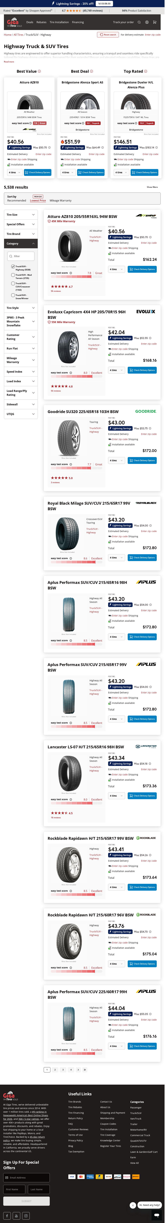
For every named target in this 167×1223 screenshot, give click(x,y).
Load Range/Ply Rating (17, 393)
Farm (133, 1157)
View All (134, 1162)
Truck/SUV (135, 1113)
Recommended (16, 200)
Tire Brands (74, 1101)
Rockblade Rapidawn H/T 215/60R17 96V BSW (90, 915)
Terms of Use (75, 1134)
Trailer (133, 1124)
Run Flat (12, 348)
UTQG (10, 414)
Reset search (110, 34)
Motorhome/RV (138, 1129)
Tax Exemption (76, 1151)
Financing (78, 22)
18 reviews (56, 817)
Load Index (14, 381)
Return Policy (75, 1118)
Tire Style (13, 308)
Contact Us (106, 1101)
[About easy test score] (30, 123)
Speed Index (14, 371)
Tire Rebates (75, 1107)
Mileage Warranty (60, 200)
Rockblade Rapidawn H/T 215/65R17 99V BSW (90, 838)
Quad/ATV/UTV (138, 1140)
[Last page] (84, 1069)
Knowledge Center (110, 1140)
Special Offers (15, 224)
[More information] (39, 71)
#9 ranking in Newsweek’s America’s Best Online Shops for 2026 (25, 1115)
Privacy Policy (75, 1140)
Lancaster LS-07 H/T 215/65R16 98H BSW (86, 746)
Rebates (41, 22)
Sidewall (12, 404)
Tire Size (12, 214)
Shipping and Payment (112, 1112)
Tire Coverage (107, 1134)
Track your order (123, 22)
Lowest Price (38, 200)
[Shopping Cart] (154, 22)
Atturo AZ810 (29, 82)
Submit (26, 1201)
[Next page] (78, 1069)
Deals (29, 22)
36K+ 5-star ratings (28, 1118)
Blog (70, 1146)
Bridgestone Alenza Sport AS (82, 82)
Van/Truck (135, 1118)
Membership (107, 1118)
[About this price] (49, 147)
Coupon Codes (108, 1123)
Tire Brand (13, 234)
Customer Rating (13, 337)
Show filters (152, 187)
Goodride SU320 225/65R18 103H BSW (83, 411)
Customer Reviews (78, 1129)
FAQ (70, 1123)
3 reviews (55, 482)
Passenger (136, 1107)
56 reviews (56, 291)
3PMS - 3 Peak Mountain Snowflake (15, 321)
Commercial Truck (140, 1135)
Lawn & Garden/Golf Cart (144, 1151)
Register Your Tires (110, 1146)
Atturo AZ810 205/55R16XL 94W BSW (82, 216)
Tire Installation (59, 22)
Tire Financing (76, 1112)
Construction (137, 1146)
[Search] (139, 22)
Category (12, 243)
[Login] (147, 22)
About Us (105, 1107)
